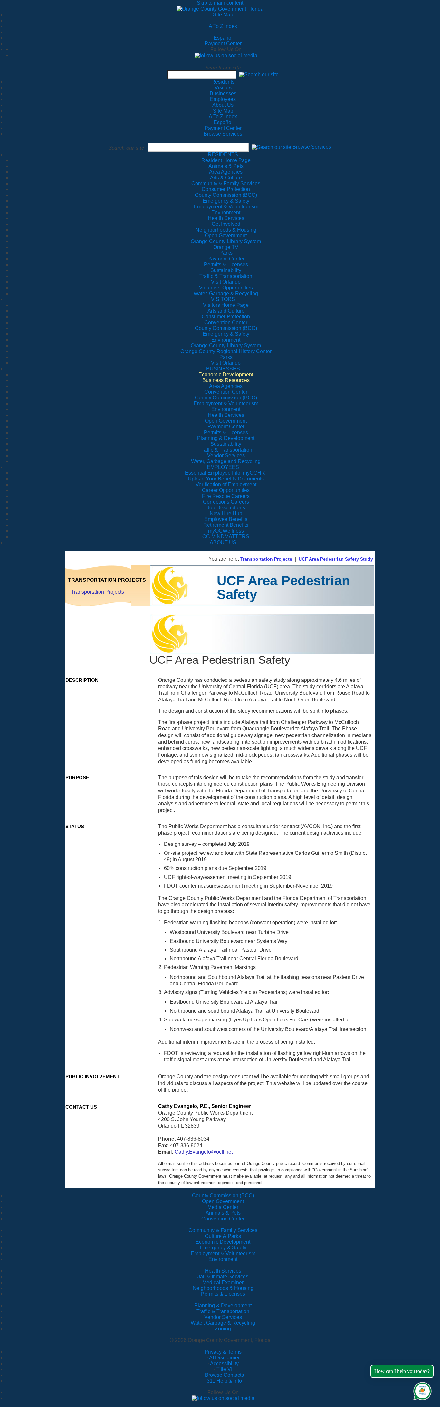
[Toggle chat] (421, 1390)
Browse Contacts (224, 1375)
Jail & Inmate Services (222, 1276)
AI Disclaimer (224, 1357)
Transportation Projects (266, 559)
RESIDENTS (223, 154)
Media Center (222, 1207)
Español (223, 38)
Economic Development (223, 1242)
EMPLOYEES (223, 467)
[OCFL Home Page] (220, 8)
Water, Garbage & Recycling (223, 1323)
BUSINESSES (223, 368)
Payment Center (223, 43)
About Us (223, 105)
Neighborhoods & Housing (223, 1288)
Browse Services (223, 134)
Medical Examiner (223, 1282)
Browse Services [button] (311, 147)
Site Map (223, 14)
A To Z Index (223, 26)
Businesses (223, 93)
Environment (222, 1259)
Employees (223, 99)
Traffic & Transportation (222, 1311)
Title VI (224, 1369)
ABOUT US (223, 542)
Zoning (223, 1328)
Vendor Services (223, 1317)
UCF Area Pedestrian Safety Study (336, 559)
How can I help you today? (402, 1371)
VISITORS (223, 299)
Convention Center (222, 1218)
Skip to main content (220, 2)
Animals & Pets (223, 1213)
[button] (259, 74)
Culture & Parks (223, 1236)
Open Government (223, 1201)
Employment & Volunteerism (223, 1253)
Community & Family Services (225, 183)
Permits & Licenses (223, 1294)
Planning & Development (223, 1305)
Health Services (223, 1271)
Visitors (223, 87)
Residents (222, 82)
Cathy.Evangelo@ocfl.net (204, 1152)
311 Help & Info (224, 1381)
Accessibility (224, 1363)
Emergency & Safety (223, 1247)
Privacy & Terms (223, 1352)
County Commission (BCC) (223, 1195)
